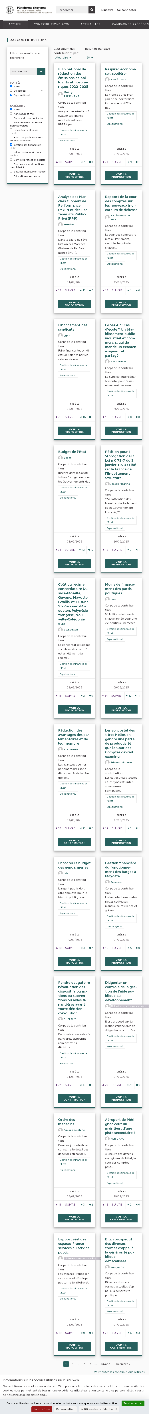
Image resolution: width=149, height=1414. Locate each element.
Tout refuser (42, 1409)
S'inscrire (107, 10)
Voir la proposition (78, 175)
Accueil (15, 24)
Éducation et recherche (27, 176)
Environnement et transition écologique (26, 124)
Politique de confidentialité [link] (98, 1409)
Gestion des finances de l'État (25, 146)
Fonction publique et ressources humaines (26, 139)
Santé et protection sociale (29, 159)
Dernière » (123, 1364)
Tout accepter (133, 1403)
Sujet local (20, 90)
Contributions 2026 (51, 24)
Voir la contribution (77, 842)
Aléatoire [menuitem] (61, 57)
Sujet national (22, 95)
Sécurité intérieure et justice (29, 171)
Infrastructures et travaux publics (27, 154)
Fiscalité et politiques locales (24, 131)
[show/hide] (43, 90)
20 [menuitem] (88, 57)
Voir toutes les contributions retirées (119, 1372)
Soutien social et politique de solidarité (27, 166)
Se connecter (126, 10)
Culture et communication (29, 118)
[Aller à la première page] (29, 10)
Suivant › (105, 1364)
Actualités (90, 24)
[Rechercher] (91, 9)
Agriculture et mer (24, 113)
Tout (17, 86)
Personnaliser (65, 1409)
